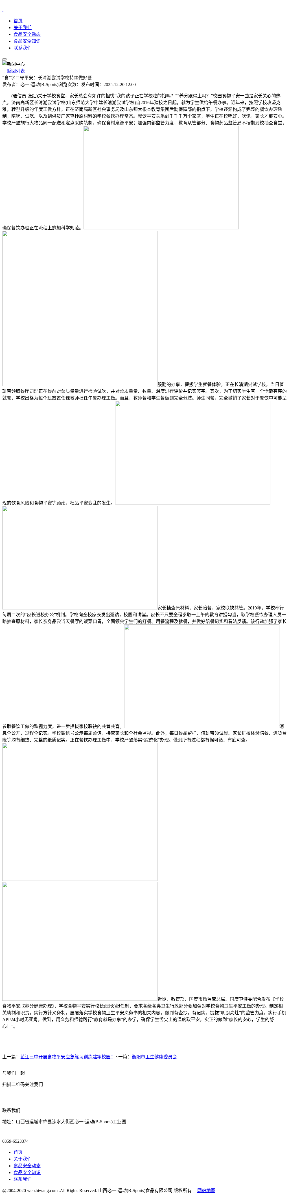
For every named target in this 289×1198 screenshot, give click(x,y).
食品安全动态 (27, 34)
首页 (18, 20)
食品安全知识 (27, 41)
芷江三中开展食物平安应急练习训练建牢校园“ (66, 1056)
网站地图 (206, 1190)
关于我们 (23, 27)
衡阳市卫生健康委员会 (154, 1056)
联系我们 (23, 47)
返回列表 (13, 71)
